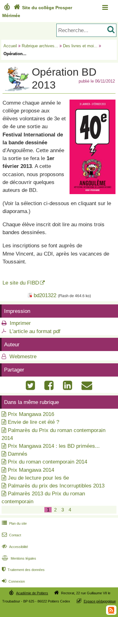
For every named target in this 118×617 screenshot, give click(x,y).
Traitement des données (23, 570)
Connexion (13, 581)
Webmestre (22, 357)
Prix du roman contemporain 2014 (47, 462)
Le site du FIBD (21, 283)
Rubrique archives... (40, 45)
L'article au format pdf (34, 331)
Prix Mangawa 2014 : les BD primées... (54, 446)
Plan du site (14, 523)
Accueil (10, 45)
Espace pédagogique (100, 601)
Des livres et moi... (80, 45)
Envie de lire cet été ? (33, 422)
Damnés (17, 454)
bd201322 (45, 295)
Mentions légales (19, 558)
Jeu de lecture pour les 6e (38, 478)
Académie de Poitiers (32, 593)
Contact (11, 535)
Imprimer (20, 323)
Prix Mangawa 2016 (31, 414)
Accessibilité (15, 547)
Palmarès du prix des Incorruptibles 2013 (56, 486)
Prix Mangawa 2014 (31, 470)
